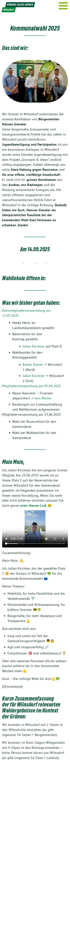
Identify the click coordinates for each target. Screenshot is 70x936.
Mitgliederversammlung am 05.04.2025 (31, 386)
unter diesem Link (33, 505)
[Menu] (63, 6)
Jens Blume (43, 398)
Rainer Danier (33, 364)
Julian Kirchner (34, 346)
